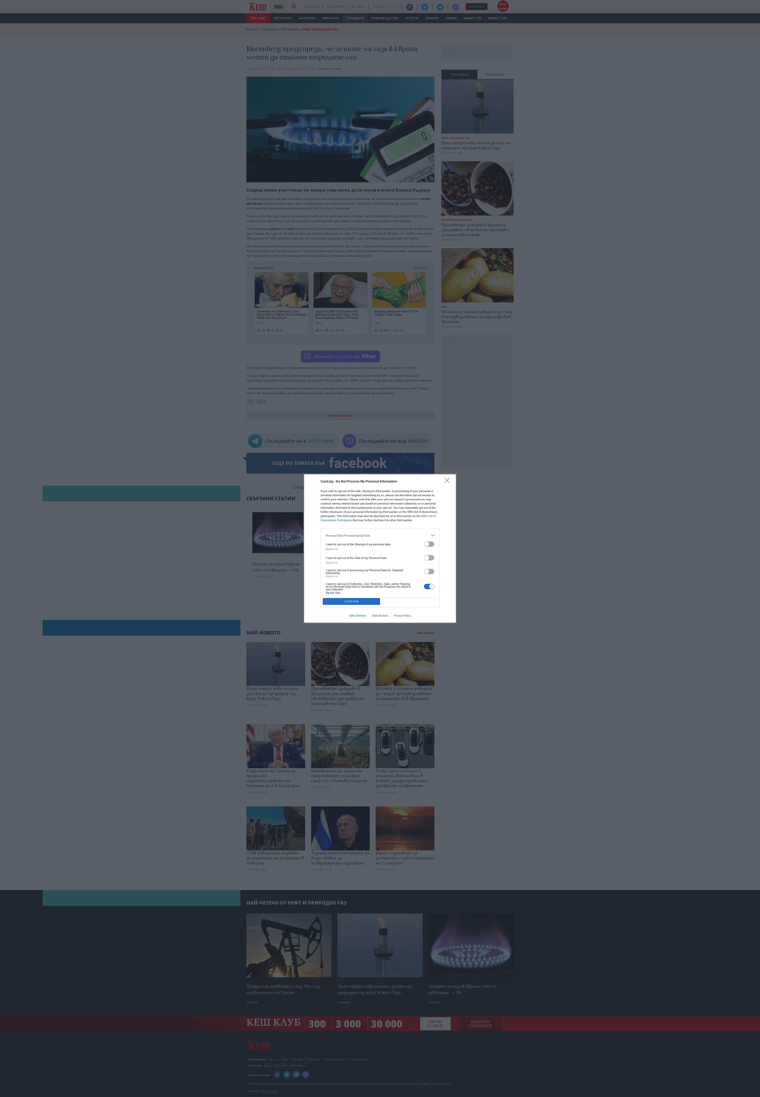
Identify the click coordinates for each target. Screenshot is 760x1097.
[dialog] (380, 548)
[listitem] (380, 535)
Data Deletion (357, 615)
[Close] (448, 481)
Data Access (380, 615)
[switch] (429, 544)
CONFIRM (351, 601)
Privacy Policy (402, 615)
